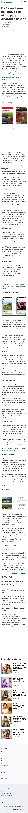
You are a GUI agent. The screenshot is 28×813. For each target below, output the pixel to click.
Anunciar (3, 800)
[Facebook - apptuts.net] (2, 778)
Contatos (3, 797)
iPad (2, 758)
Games (2, 753)
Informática (3, 756)
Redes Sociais (4, 765)
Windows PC (4, 772)
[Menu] (25, 2)
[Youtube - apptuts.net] (6, 778)
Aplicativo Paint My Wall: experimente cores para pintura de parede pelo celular (19, 667)
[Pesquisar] (21, 2)
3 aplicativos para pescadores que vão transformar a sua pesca (19, 732)
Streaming (3, 767)
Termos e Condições (6, 793)
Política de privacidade (6, 795)
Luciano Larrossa (7, 22)
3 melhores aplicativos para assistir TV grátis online (19, 706)
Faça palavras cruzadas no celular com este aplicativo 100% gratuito (20, 719)
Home (2, 802)
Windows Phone (5, 774)
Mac (2, 763)
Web (2, 770)
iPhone (20, 185)
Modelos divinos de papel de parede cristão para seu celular (19, 680)
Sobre (2, 791)
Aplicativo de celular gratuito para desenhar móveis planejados (19, 693)
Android (13, 185)
